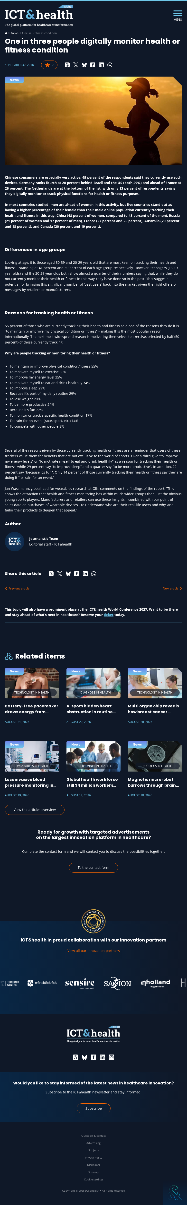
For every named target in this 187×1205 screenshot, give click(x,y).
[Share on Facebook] (92, 64)
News (15, 33)
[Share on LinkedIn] (101, 64)
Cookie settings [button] (93, 1179)
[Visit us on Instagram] (111, 1057)
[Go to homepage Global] (39, 16)
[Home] (6, 33)
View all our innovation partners (93, 950)
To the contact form (93, 867)
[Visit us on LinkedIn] (102, 1057)
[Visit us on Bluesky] (84, 1057)
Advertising (93, 1143)
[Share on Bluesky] (84, 64)
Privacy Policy (93, 1157)
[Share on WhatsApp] (109, 64)
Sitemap (93, 1172)
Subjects (93, 1150)
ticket (108, 614)
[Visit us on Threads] (75, 1057)
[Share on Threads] (67, 64)
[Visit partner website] (32, 983)
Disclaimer (93, 1165)
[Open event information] (175, 1193)
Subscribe (93, 1108)
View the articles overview (35, 809)
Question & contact (93, 1135)
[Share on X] (75, 64)
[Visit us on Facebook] (93, 1057)
